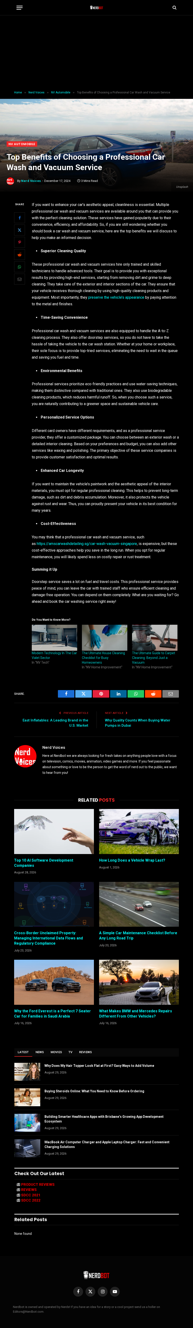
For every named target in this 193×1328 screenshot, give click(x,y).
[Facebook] (19, 217)
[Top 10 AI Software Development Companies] (54, 831)
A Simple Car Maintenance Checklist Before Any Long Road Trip (138, 935)
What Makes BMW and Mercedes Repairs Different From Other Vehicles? (135, 1013)
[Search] (174, 7)
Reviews (85, 1052)
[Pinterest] (19, 242)
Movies (56, 1052)
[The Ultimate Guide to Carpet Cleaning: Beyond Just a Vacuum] (154, 638)
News (40, 1052)
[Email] (19, 279)
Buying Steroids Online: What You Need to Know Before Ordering (94, 1091)
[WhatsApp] (19, 266)
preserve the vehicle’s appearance (116, 297)
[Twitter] (19, 230)
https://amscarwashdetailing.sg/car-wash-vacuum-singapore (87, 543)
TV (70, 1052)
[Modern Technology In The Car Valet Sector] (54, 638)
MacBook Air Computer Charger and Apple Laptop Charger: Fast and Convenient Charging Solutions (106, 1144)
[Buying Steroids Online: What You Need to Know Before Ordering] (27, 1097)
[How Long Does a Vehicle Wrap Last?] (139, 831)
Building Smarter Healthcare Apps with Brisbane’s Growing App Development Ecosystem (104, 1119)
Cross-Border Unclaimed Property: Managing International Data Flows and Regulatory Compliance (48, 938)
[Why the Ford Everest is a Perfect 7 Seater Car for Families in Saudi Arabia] (54, 982)
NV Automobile (21, 144)
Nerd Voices (31, 181)
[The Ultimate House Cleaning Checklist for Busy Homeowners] (104, 638)
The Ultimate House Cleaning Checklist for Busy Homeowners (103, 657)
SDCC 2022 (30, 1200)
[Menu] (19, 7)
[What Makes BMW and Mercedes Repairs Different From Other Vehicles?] (139, 982)
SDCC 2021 (30, 1195)
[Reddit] (19, 254)
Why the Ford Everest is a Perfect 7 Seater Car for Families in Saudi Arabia (52, 1013)
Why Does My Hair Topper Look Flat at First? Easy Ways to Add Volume (99, 1066)
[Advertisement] (96, 53)
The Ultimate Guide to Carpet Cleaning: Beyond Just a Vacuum (153, 657)
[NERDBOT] (96, 7)
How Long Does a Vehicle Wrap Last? (132, 860)
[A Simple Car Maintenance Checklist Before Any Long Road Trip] (139, 904)
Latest (23, 1052)
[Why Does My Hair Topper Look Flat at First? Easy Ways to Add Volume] (27, 1072)
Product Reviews (38, 1184)
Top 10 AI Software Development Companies (43, 863)
